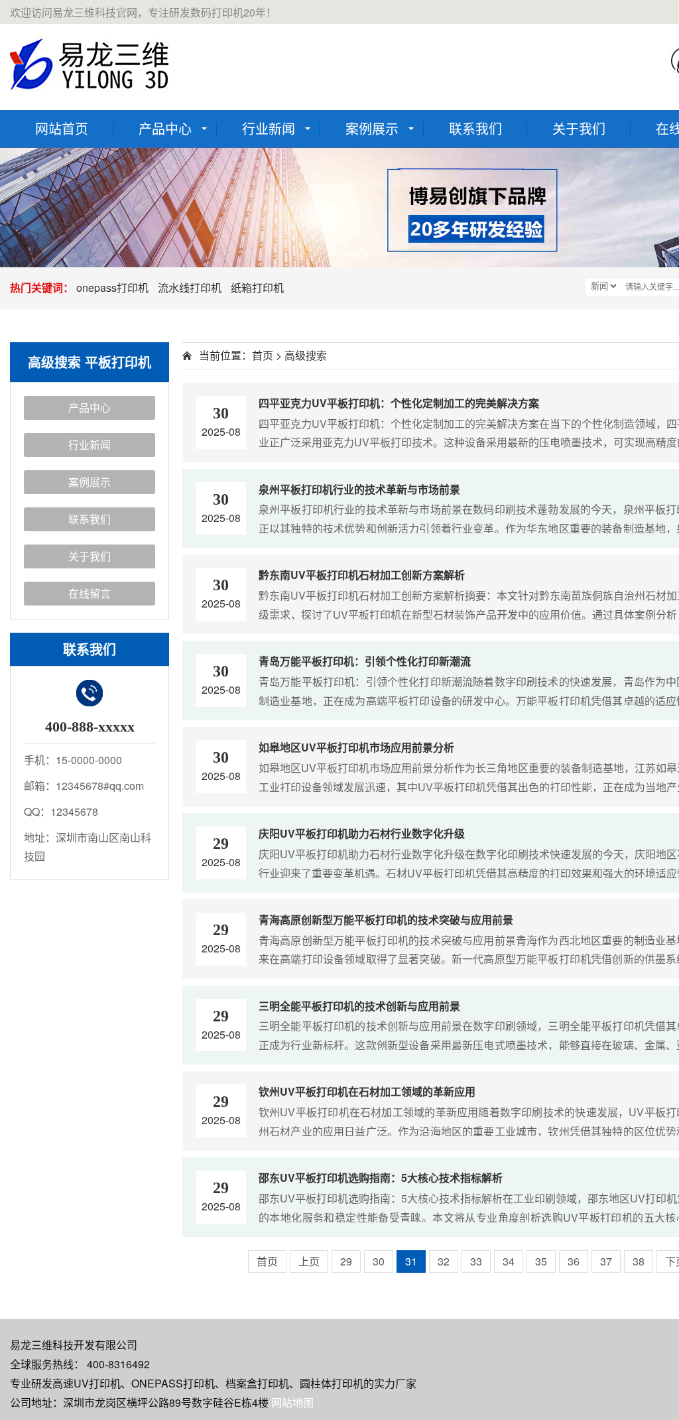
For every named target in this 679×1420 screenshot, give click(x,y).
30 (379, 1261)
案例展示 (372, 128)
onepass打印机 (112, 287)
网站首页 (61, 128)
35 (541, 1261)
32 (444, 1261)
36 (574, 1261)
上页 (309, 1261)
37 (606, 1261)
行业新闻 (268, 128)
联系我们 (475, 128)
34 (509, 1261)
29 (346, 1261)
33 (476, 1261)
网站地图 (292, 1402)
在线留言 (89, 593)
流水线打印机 (189, 287)
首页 (262, 355)
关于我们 (578, 128)
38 (639, 1261)
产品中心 (165, 128)
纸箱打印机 (257, 287)
